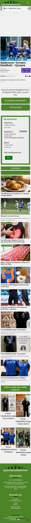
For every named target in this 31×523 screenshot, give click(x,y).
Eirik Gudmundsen (15, 508)
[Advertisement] (15, 24)
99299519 (26, 69)
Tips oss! (27, 71)
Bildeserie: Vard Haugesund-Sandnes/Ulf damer (14, 8)
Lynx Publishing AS (22, 518)
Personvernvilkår (15, 515)
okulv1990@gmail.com (15, 500)
